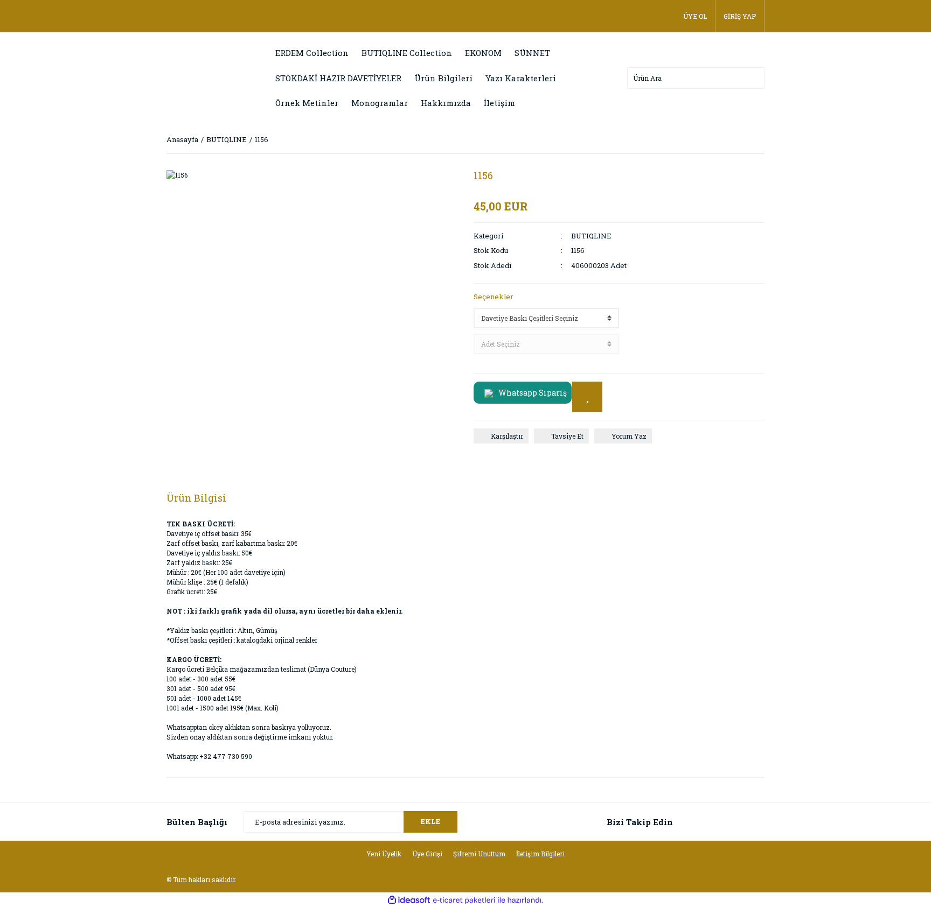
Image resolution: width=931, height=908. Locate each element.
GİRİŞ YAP (740, 16)
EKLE (430, 821)
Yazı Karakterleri (520, 78)
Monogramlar (379, 102)
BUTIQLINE (591, 236)
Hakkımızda (446, 102)
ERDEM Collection (312, 52)
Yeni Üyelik (383, 853)
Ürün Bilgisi (196, 497)
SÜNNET (532, 52)
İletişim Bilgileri (540, 853)
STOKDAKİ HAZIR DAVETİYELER (338, 78)
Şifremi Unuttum (479, 853)
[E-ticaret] (464, 900)
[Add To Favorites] (587, 397)
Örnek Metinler (306, 102)
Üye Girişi (427, 853)
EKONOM (483, 52)
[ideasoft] (408, 900)
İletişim (499, 102)
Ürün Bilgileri (443, 78)
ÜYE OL (695, 16)
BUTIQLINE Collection (407, 52)
